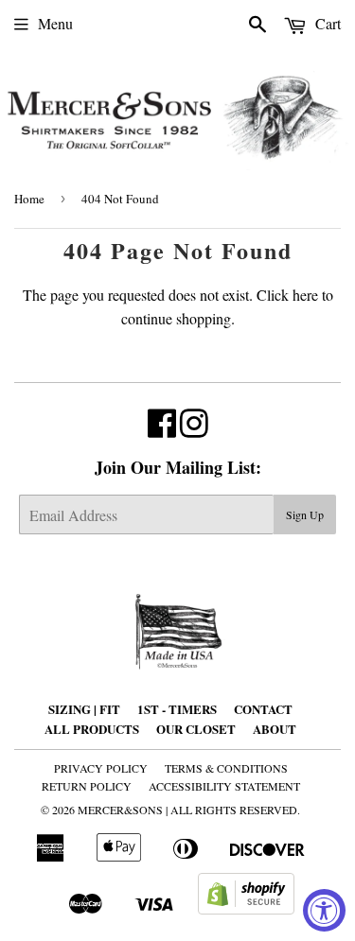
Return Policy (87, 785)
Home (29, 198)
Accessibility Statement (224, 785)
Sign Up (305, 514)
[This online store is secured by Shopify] (246, 908)
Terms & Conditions (226, 767)
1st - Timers (177, 709)
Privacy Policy (101, 767)
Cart (326, 23)
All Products (91, 729)
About (274, 729)
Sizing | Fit (84, 709)
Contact (263, 709)
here (305, 295)
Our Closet (196, 729)
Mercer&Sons (120, 809)
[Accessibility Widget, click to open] (324, 910)
